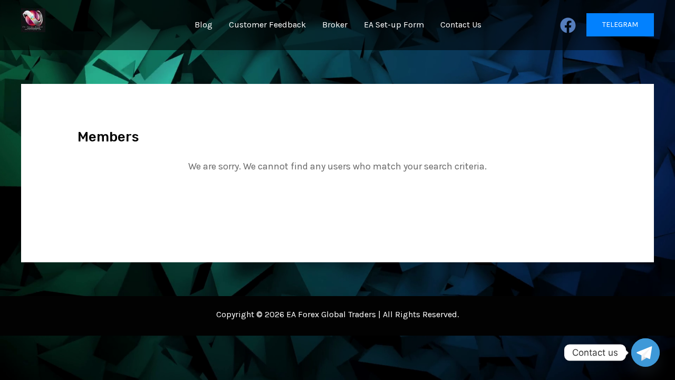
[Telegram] (645, 352)
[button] (620, 24)
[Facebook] (568, 25)
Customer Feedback (267, 25)
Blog (204, 25)
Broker (335, 25)
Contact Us (460, 25)
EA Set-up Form (394, 25)
